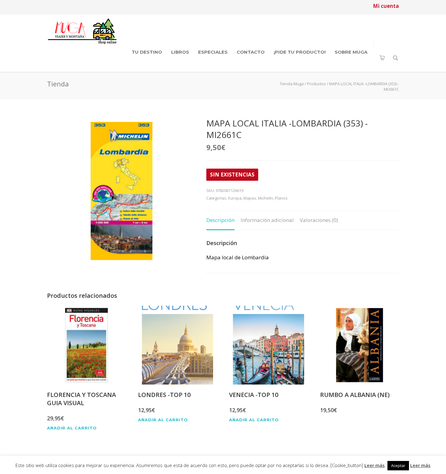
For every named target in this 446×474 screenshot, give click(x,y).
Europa (235, 198)
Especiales (213, 52)
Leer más (374, 465)
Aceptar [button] (398, 465)
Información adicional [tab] (267, 220)
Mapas (249, 198)
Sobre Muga (351, 52)
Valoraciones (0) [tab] (319, 220)
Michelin (265, 198)
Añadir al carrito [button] (72, 428)
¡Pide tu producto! (300, 52)
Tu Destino (147, 52)
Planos (281, 198)
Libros (180, 52)
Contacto (251, 52)
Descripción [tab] (220, 220)
